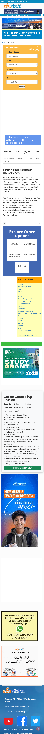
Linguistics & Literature (26, 311)
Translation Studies (24, 330)
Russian (21, 323)
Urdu (19, 333)
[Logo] (22, 689)
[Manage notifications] (38, 729)
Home (4, 42)
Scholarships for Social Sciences (14, 255)
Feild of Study (12, 52)
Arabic (20, 289)
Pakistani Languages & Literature (29, 313)
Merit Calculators (30, 255)
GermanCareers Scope (29, 244)
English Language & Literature (28, 299)
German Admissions (14, 244)
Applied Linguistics (24, 287)
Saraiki (20, 326)
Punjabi (20, 318)
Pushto (20, 321)
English (20, 296)
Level (8, 61)
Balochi (20, 292)
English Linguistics (24, 301)
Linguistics (21, 309)
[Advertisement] (22, 112)
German (21, 284)
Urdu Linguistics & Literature (27, 335)
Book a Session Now (22, 468)
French (20, 306)
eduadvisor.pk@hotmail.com (17, 706)
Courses (10, 69)
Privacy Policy (28, 729)
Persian (20, 316)
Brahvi (20, 294)
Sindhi (20, 328)
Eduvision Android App (16, 712)
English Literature (24, 304)
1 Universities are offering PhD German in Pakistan (21, 139)
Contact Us (15, 729)
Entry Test (22, 266)
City (8, 78)
